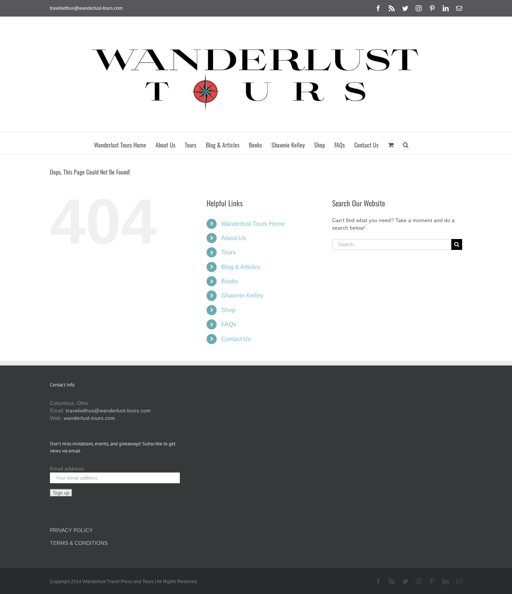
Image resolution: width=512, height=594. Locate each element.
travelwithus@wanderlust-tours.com (86, 8)
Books (229, 281)
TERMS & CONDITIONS (79, 543)
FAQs (228, 324)
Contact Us (236, 339)
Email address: (67, 469)
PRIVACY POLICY (71, 530)
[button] (406, 143)
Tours (228, 252)
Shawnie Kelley (242, 295)
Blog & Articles (240, 267)
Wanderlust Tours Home (253, 224)
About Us (233, 238)
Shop (228, 310)
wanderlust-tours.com (89, 418)
